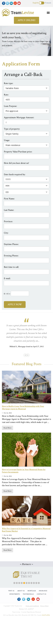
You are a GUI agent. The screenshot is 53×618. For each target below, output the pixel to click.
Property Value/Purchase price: (18, 151)
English (35, 3)
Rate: (6, 94)
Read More (7, 428)
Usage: (7, 140)
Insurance (43, 591)
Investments (14, 594)
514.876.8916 (46, 615)
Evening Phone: (11, 255)
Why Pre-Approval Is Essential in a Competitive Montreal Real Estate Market (26, 529)
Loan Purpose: (10, 106)
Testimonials (28, 594)
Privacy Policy (44, 606)
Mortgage (32, 591)
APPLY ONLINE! (26, 20)
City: (6, 232)
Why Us (11, 591)
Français (48, 3)
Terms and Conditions (32, 606)
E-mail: (7, 278)
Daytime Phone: (11, 244)
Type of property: (12, 128)
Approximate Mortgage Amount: (19, 117)
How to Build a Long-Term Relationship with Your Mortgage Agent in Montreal (23, 407)
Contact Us (41, 594)
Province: (8, 221)
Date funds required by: (14, 174)
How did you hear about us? (16, 163)
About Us (21, 591)
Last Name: (9, 210)
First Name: (9, 198)
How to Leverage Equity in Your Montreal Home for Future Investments (24, 470)
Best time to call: (11, 267)
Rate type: (8, 83)
